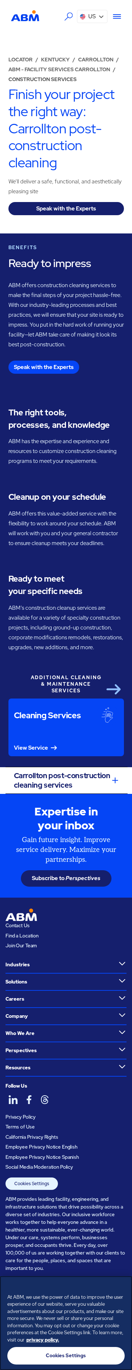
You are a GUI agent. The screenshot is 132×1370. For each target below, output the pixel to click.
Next (113, 689)
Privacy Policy (21, 1117)
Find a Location (22, 936)
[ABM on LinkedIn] (13, 1099)
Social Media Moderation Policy (39, 1167)
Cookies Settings (31, 1184)
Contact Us (18, 925)
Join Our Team (21, 946)
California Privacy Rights (32, 1137)
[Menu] (114, 16)
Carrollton (95, 59)
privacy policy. (42, 1340)
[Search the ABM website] (69, 16)
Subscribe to (66, 878)
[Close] (123, 1286)
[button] (92, 16)
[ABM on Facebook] (29, 1099)
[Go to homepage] (25, 15)
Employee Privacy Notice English (41, 1147)
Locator (20, 59)
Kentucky (55, 59)
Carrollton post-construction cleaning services (62, 780)
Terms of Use (20, 1127)
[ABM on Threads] (45, 1099)
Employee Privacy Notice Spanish (42, 1157)
